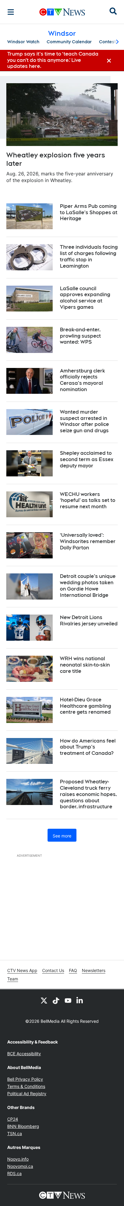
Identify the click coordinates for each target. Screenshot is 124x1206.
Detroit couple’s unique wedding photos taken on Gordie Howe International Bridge (88, 585)
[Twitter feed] (44, 1000)
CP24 (12, 1119)
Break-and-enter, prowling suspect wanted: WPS (80, 336)
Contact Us (53, 970)
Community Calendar (69, 41)
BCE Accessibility (24, 1053)
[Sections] (11, 12)
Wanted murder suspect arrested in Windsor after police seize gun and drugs (84, 421)
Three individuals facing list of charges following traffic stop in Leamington (89, 256)
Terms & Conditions (26, 1086)
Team (12, 978)
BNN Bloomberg (23, 1126)
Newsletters (93, 970)
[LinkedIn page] (80, 1000)
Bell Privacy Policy (25, 1079)
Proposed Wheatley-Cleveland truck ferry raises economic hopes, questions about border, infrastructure (88, 794)
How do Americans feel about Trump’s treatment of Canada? (88, 747)
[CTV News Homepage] (62, 12)
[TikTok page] (56, 1000)
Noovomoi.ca (20, 1166)
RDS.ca (14, 1173)
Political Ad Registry (26, 1093)
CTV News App (22, 970)
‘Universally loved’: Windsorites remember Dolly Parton (88, 541)
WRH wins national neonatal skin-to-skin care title (85, 665)
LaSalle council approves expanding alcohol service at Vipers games (85, 298)
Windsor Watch (23, 41)
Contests (108, 41)
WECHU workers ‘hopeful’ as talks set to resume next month (87, 500)
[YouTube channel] (68, 1000)
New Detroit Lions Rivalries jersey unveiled (89, 621)
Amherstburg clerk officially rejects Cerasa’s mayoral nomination (82, 380)
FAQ (73, 970)
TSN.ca (14, 1133)
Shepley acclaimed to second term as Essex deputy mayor (86, 459)
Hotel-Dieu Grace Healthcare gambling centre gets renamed (85, 706)
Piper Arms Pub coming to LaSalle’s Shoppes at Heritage (88, 212)
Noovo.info (18, 1159)
